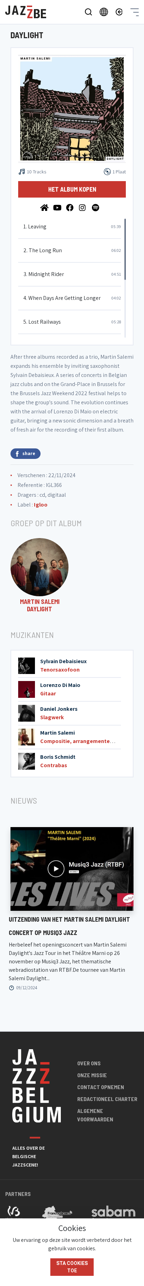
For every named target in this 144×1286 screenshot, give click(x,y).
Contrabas (53, 765)
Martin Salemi (57, 732)
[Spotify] (96, 207)
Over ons (89, 1063)
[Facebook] (70, 207)
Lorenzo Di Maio (60, 685)
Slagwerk (52, 717)
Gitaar (48, 693)
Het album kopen (72, 189)
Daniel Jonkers (59, 709)
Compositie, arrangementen (76, 741)
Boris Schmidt (57, 757)
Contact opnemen (100, 1087)
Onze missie (92, 1075)
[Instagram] (83, 207)
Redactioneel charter (107, 1098)
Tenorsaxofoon (60, 669)
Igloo (41, 504)
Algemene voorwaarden (95, 1114)
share (28, 453)
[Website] (45, 207)
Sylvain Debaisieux (63, 661)
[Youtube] (58, 207)
